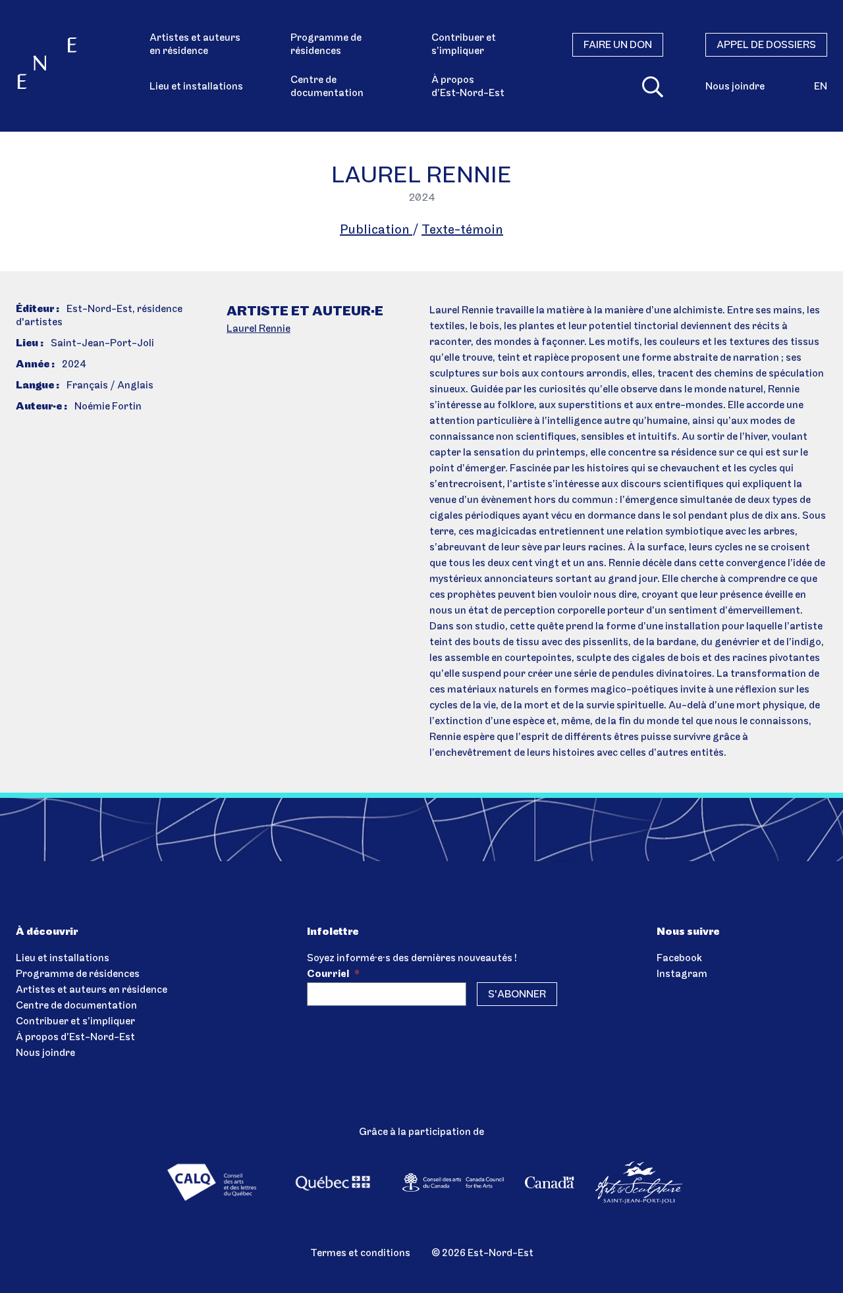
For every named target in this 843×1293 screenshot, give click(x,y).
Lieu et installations (196, 87)
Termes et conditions (360, 1253)
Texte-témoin (462, 230)
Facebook (679, 958)
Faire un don (618, 45)
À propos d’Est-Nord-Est (75, 1037)
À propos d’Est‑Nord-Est (467, 87)
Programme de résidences (326, 45)
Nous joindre (735, 87)
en (820, 87)
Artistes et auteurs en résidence (195, 45)
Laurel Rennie (258, 329)
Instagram (682, 974)
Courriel (333, 974)
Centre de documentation (327, 87)
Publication (376, 230)
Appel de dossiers (766, 45)
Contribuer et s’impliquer (463, 45)
